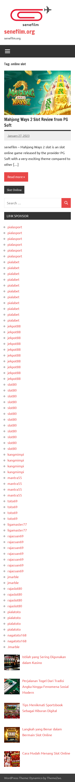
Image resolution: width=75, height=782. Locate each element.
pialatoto (14, 612)
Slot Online (14, 190)
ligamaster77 (17, 524)
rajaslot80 (15, 588)
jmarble (13, 577)
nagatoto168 (17, 635)
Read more (15, 177)
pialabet (13, 262)
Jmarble (14, 647)
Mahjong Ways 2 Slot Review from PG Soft (36, 122)
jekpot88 (14, 326)
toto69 (13, 501)
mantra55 (15, 477)
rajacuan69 (16, 536)
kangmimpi (16, 454)
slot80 (12, 384)
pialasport (15, 227)
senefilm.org (19, 31)
